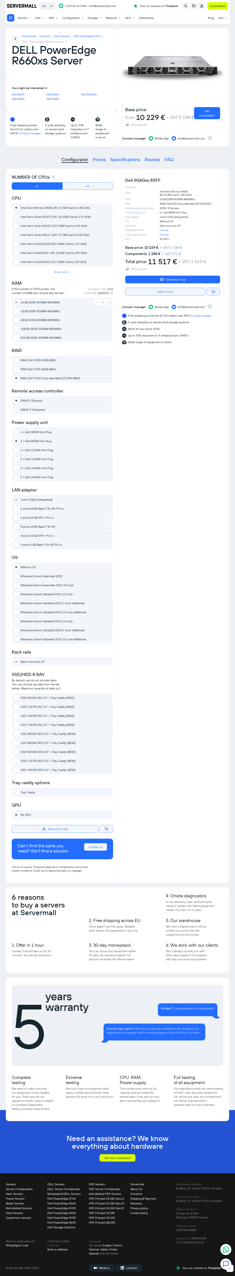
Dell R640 (18, 99)
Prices (99, 159)
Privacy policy (139, 1208)
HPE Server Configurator (104, 1189)
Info (220, 18)
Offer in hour (165, 291)
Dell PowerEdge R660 (61, 1203)
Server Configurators (19, 1189)
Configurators (71, 18)
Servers (22, 18)
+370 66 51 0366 (76, 6)
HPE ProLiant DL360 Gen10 (106, 1208)
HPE (51, 18)
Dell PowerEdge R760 (61, 1198)
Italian (104, 1249)
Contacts (136, 1194)
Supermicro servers (18, 1218)
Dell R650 (52, 99)
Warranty (136, 1203)
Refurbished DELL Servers (64, 1194)
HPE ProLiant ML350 (102, 1222)
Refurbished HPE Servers (105, 1194)
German (94, 1249)
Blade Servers (15, 1203)
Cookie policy (139, 1213)
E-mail (24, 1245)
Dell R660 (52, 94)
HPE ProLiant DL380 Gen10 (106, 1203)
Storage (93, 18)
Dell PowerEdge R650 (61, 1213)
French (117, 1245)
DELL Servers (55, 1184)
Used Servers (14, 1213)
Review (152, 159)
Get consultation (207, 113)
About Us (136, 1189)
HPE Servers (97, 1184)
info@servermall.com (102, 6)
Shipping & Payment (143, 1198)
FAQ (168, 159)
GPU (128, 18)
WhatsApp (12, 1245)
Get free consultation (117, 1158)
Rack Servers (14, 1194)
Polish (113, 1249)
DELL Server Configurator (63, 1189)
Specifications (125, 159)
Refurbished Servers (19, 1208)
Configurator (75, 159)
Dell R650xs (89, 94)
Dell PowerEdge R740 (61, 1218)
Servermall (137, 1184)
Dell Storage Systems (61, 1227)
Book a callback (57, 1249)
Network (111, 18)
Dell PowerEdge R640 (61, 1222)
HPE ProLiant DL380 (102, 1213)
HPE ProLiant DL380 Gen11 (106, 1198)
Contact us (95, 847)
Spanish (94, 1253)
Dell (38, 18)
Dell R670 (18, 94)
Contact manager (29, 133)
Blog (211, 18)
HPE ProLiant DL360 (102, 1218)
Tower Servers (15, 1198)
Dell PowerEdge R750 (61, 1208)
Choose (164, 230)
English (107, 1245)
